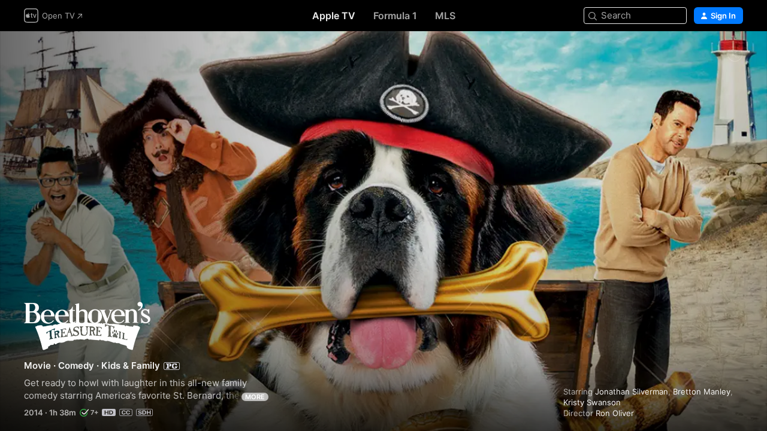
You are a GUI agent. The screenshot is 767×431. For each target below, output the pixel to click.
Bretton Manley (701, 391)
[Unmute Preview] (734, 54)
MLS (445, 16)
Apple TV (333, 16)
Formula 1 (395, 16)
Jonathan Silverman (631, 391)
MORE (255, 397)
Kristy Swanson (592, 402)
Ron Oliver (615, 413)
